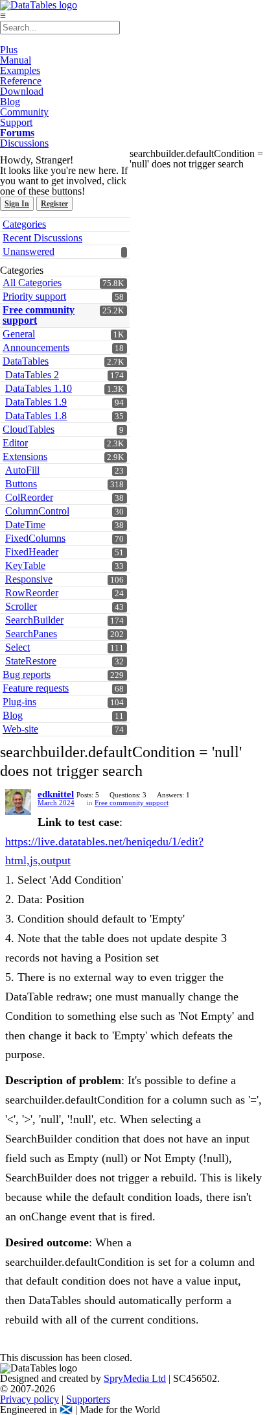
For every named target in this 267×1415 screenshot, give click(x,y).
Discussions (24, 143)
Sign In (17, 203)
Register (54, 203)
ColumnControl (37, 510)
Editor (15, 442)
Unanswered (28, 251)
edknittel (56, 794)
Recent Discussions (42, 237)
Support (16, 122)
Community (24, 111)
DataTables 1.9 (36, 401)
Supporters (88, 1399)
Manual (15, 60)
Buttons (21, 483)
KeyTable (25, 565)
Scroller (21, 606)
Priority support (34, 296)
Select (17, 647)
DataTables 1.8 (36, 415)
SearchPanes (31, 633)
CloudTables (28, 429)
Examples (20, 70)
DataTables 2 (32, 374)
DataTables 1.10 (38, 388)
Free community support (39, 315)
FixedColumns (35, 538)
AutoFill (22, 470)
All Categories (32, 282)
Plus (8, 49)
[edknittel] (18, 802)
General (19, 333)
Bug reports (27, 674)
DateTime (25, 524)
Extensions (25, 456)
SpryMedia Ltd (135, 1378)
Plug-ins (19, 701)
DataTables (26, 361)
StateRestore (30, 660)
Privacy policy (29, 1399)
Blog (10, 101)
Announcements (36, 347)
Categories (24, 224)
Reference (20, 80)
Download (21, 91)
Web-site (20, 728)
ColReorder (29, 497)
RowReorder (31, 592)
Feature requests (36, 688)
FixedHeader (31, 551)
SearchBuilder (34, 619)
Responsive (28, 579)
